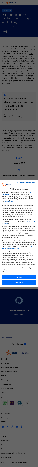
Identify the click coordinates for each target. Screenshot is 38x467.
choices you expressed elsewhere (18, 247)
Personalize (19, 283)
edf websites (8, 202)
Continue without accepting (25, 182)
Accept (19, 277)
